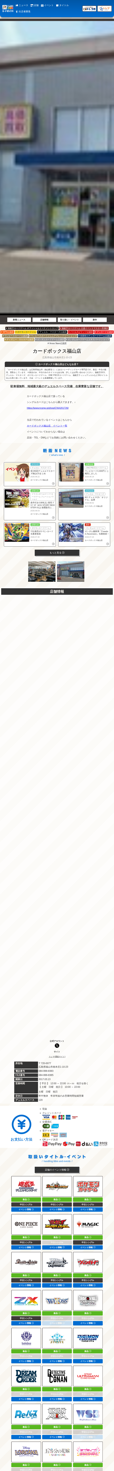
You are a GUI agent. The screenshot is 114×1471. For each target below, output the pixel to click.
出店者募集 (24, 11)
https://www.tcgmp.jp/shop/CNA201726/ (48, 408)
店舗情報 (44, 319)
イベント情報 (25, 1209)
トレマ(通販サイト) (57, 1057)
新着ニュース (19, 319)
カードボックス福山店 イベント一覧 (47, 426)
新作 (95, 319)
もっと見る (56, 552)
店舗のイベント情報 (56, 1170)
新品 (25, 1199)
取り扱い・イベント (69, 319)
